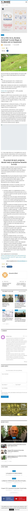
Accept (11, 509)
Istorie (14, 437)
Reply (26, 361)
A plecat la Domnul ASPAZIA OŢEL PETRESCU (6, 285)
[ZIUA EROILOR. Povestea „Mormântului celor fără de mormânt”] (20, 313)
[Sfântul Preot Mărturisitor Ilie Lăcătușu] (7, 298)
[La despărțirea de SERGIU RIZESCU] (14, 434)
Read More (17, 509)
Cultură (16, 310)
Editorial (14, 478)
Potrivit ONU (4, 91)
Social (4, 295)
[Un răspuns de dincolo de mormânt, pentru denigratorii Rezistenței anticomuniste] (20, 298)
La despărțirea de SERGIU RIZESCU (14, 440)
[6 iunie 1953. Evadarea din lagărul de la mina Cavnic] (7, 313)
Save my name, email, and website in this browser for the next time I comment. (14, 393)
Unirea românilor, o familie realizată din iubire (21, 285)
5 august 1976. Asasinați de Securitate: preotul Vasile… (14, 488)
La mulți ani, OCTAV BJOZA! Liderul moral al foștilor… (14, 480)
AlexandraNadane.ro (22, 261)
